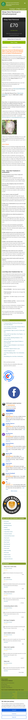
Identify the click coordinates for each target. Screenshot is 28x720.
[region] (14, 709)
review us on (10, 410)
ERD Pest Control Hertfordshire (12, 2)
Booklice (6, 527)
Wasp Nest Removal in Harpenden (7, 695)
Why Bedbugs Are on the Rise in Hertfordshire (13, 356)
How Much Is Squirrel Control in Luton (12, 348)
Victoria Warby (9, 413)
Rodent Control (7, 554)
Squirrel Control (7, 556)
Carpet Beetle (7, 529)
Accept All (14, 710)
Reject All (14, 717)
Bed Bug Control (7, 523)
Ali (6, 481)
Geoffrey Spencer (10, 423)
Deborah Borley (10, 443)
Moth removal (7, 546)
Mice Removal (7, 544)
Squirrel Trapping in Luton (9, 350)
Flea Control (6, 537)
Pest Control (6, 548)
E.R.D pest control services (13, 403)
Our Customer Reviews (8, 568)
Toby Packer (9, 463)
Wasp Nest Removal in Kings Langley (8, 698)
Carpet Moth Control (8, 531)
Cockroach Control (8, 533)
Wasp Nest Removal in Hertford (6, 693)
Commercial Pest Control (9, 535)
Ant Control (6, 521)
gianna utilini (9, 453)
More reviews (14, 491)
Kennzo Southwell (10, 473)
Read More (6, 587)
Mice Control (6, 542)
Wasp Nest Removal (8, 558)
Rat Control (6, 552)
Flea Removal (7, 540)
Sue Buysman (9, 433)
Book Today (14, 42)
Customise (14, 713)
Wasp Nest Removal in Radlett (6, 696)
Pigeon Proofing (7, 550)
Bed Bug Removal (8, 525)
